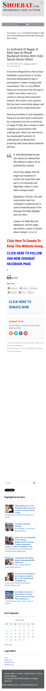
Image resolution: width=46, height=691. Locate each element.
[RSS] (11, 333)
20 (6, 637)
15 (15, 634)
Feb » (10, 645)
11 (28, 630)
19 (32, 634)
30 (19, 640)
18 (28, 634)
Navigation (22, 24)
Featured (10, 66)
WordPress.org (9, 665)
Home (19, 33)
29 (15, 640)
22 (15, 637)
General (17, 66)
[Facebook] (21, 333)
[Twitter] (16, 333)
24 (24, 637)
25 (28, 637)
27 (6, 640)
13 (6, 634)
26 (32, 637)
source (32, 232)
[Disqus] (25, 384)
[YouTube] (26, 333)
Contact (20, 673)
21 (11, 637)
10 (24, 630)
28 (11, 640)
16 (19, 634)
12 (32, 630)
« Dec (6, 645)
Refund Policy (30, 673)
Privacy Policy (9, 673)
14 (11, 634)
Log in (6, 658)
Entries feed (8, 660)
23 (19, 637)
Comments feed (9, 662)
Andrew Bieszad (15, 64)
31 (24, 640)
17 (24, 634)
